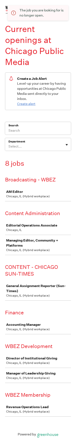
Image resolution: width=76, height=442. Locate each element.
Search (13, 125)
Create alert (26, 104)
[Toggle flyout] (66, 144)
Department (16, 141)
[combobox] (8, 146)
